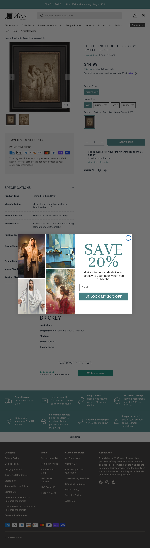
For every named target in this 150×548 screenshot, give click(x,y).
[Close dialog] (128, 238)
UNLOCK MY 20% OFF (103, 296)
